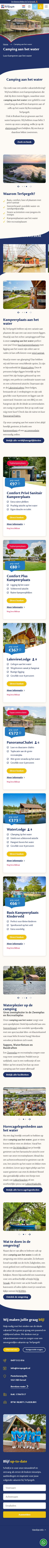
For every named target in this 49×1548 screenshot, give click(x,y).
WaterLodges (27, 367)
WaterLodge (16, 829)
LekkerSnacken (20, 1180)
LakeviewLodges (16, 387)
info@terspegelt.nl (20, 1368)
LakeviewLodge (19, 659)
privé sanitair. (38, 353)
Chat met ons (11, 1350)
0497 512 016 (17, 1360)
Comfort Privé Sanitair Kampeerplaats (24, 495)
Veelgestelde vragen (34, 1350)
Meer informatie (15, 524)
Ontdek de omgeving (17, 1297)
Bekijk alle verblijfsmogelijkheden (23, 440)
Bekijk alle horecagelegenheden (22, 1190)
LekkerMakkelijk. (33, 1184)
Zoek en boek (24, 142)
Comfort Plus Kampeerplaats (18, 578)
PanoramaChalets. (12, 416)
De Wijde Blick (20, 1147)
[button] (18, 187)
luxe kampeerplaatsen (28, 345)
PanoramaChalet (20, 742)
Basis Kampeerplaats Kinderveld (22, 914)
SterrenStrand (10, 1028)
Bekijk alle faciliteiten (17, 1074)
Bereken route (18, 1386)
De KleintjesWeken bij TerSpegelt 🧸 (24, 2)
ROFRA (22, 1291)
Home (5, 44)
